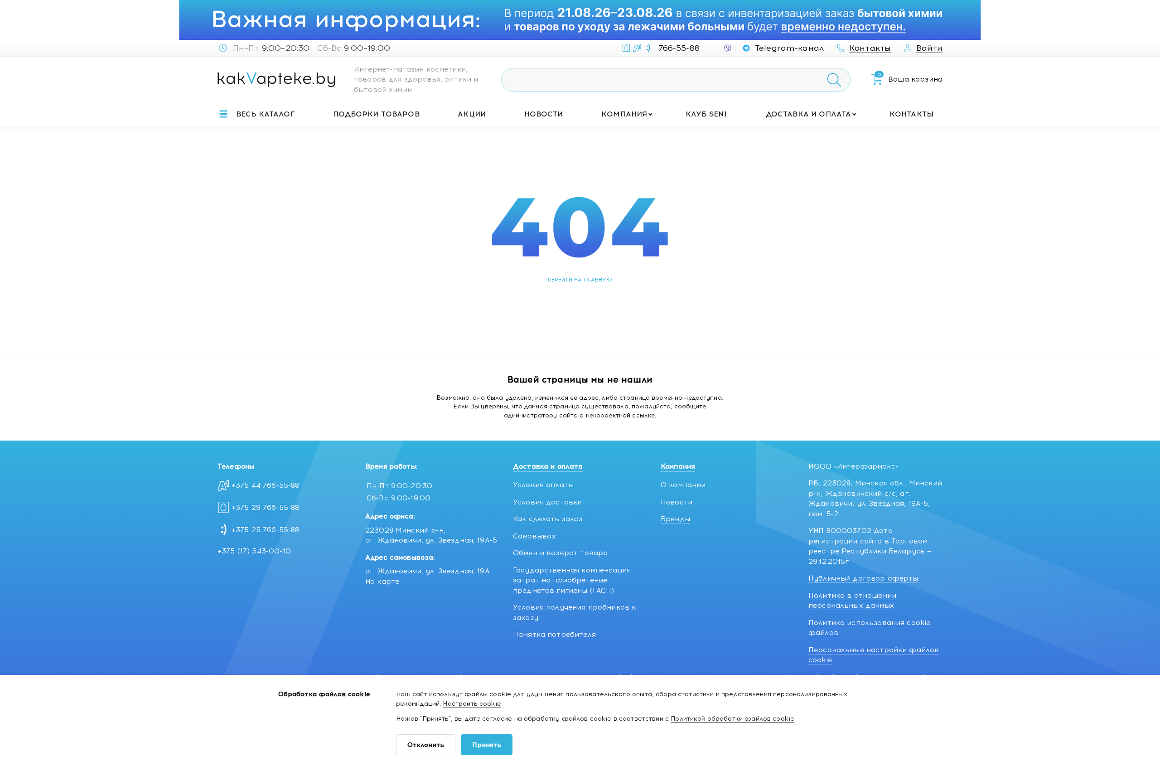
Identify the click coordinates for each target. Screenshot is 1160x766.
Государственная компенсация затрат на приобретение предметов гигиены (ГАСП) (572, 580)
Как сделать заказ (548, 519)
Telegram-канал (789, 48)
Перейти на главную (580, 279)
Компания (624, 114)
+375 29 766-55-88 (266, 508)
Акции (472, 114)
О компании (683, 485)
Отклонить (425, 745)
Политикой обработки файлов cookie (732, 718)
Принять (486, 745)
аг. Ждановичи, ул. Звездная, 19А (427, 571)
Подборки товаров (376, 114)
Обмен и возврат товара (560, 553)
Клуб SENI (706, 114)
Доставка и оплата (808, 114)
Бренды (675, 519)
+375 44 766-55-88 (266, 485)
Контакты (911, 114)
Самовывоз (534, 536)
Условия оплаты (543, 485)
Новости (543, 114)
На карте (382, 581)
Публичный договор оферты (863, 578)
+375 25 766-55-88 (266, 530)
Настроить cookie (472, 704)
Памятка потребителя (554, 634)
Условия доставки (547, 502)
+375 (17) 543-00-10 (254, 551)
